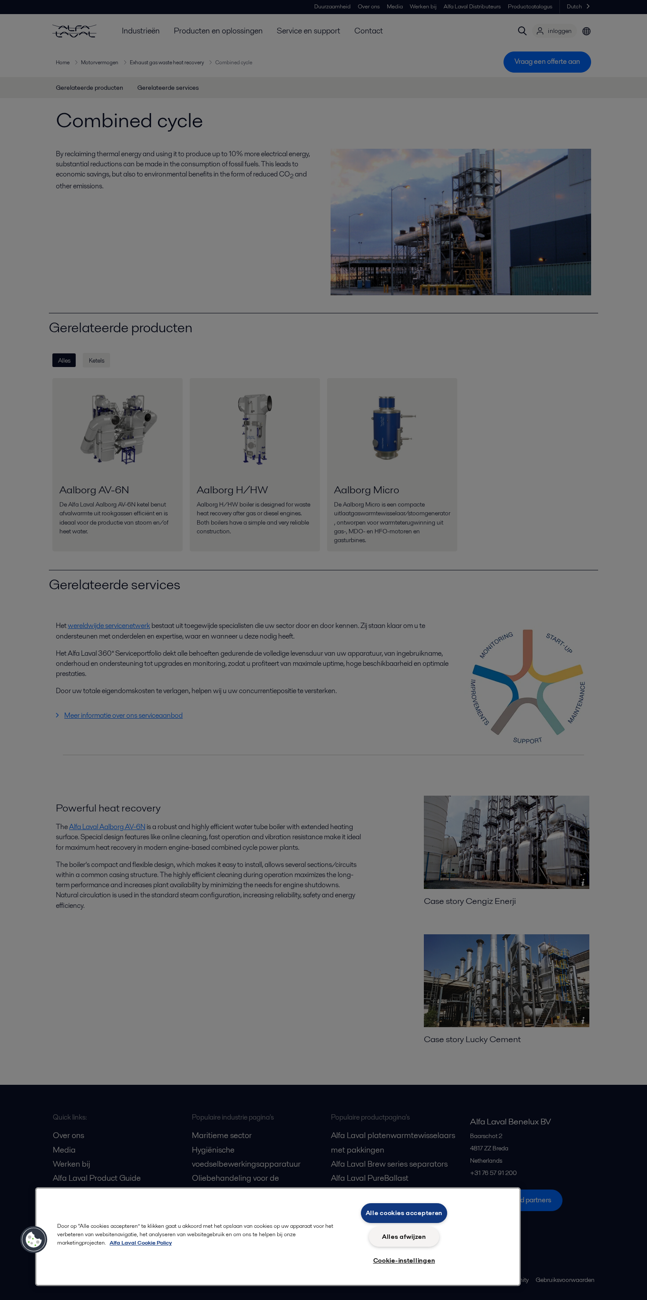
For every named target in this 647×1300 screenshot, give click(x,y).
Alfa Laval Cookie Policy (141, 1242)
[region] (278, 1236)
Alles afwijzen (404, 1236)
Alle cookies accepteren (404, 1212)
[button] (34, 1240)
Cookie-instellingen (404, 1260)
